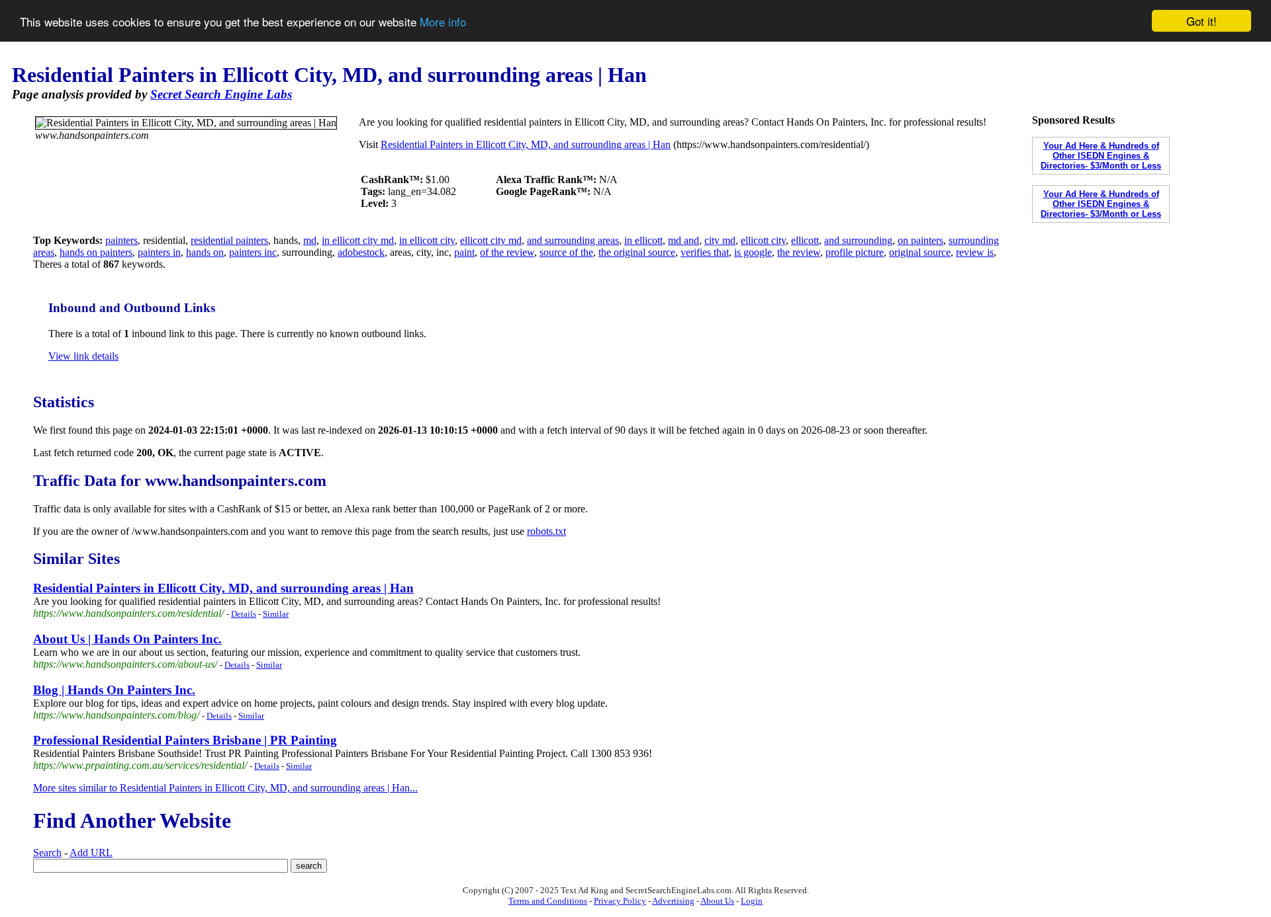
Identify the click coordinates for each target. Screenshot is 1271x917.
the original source (636, 252)
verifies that (705, 252)
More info (443, 21)
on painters (920, 240)
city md (719, 240)
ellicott (805, 240)
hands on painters (96, 252)
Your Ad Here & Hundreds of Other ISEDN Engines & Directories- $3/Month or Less (1101, 156)
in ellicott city (427, 240)
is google (753, 252)
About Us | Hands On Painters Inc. (127, 639)
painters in (159, 252)
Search (47, 852)
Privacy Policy (620, 901)
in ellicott (643, 240)
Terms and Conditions (547, 901)
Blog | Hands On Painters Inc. (114, 690)
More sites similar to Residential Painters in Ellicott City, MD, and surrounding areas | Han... (225, 787)
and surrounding (858, 240)
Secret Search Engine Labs (221, 94)
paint (464, 252)
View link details (83, 356)
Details (243, 614)
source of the (566, 252)
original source (920, 252)
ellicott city (763, 240)
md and (683, 240)
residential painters (229, 240)
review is (975, 252)
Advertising (673, 901)
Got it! (1201, 21)
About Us (717, 901)
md (309, 240)
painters (121, 240)
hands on (205, 252)
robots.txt (546, 531)
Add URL (91, 852)
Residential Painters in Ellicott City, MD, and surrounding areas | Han (526, 144)
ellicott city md (491, 240)
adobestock (361, 252)
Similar (276, 614)
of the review (507, 252)
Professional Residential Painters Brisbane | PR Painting (185, 740)
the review (798, 252)
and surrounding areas (573, 240)
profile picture (854, 252)
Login (752, 901)
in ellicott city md (358, 240)
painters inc (253, 252)
